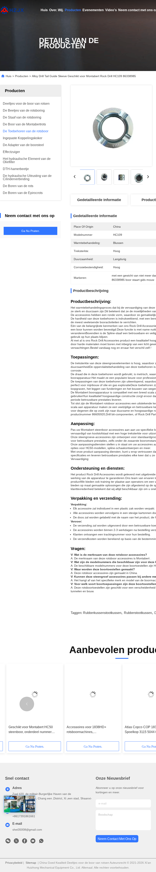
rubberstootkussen (138, 613)
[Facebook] (24, 842)
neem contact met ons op (117, 839)
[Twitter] (16, 842)
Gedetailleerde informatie (99, 200)
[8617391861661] (41, 842)
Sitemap (31, 862)
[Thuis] (12, 10)
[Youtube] (33, 842)
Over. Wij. (56, 10)
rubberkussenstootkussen (102, 613)
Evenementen (93, 10)
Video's (111, 10)
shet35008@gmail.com (27, 829)
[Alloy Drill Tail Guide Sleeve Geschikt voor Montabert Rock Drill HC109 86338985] (111, 125)
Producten (73, 10)
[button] (27, 704)
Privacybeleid (13, 862)
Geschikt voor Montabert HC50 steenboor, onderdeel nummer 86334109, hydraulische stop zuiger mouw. (34, 729)
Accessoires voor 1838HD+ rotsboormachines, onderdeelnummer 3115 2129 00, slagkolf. (90, 729)
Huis (44, 10)
